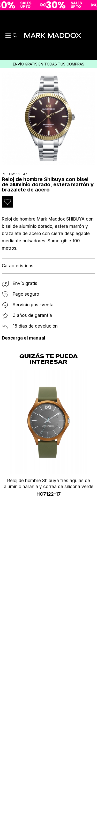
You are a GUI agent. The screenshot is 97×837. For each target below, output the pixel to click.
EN (90, 23)
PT (90, 37)
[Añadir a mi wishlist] (7, 202)
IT (90, 30)
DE (90, 43)
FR (90, 50)
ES (90, 17)
